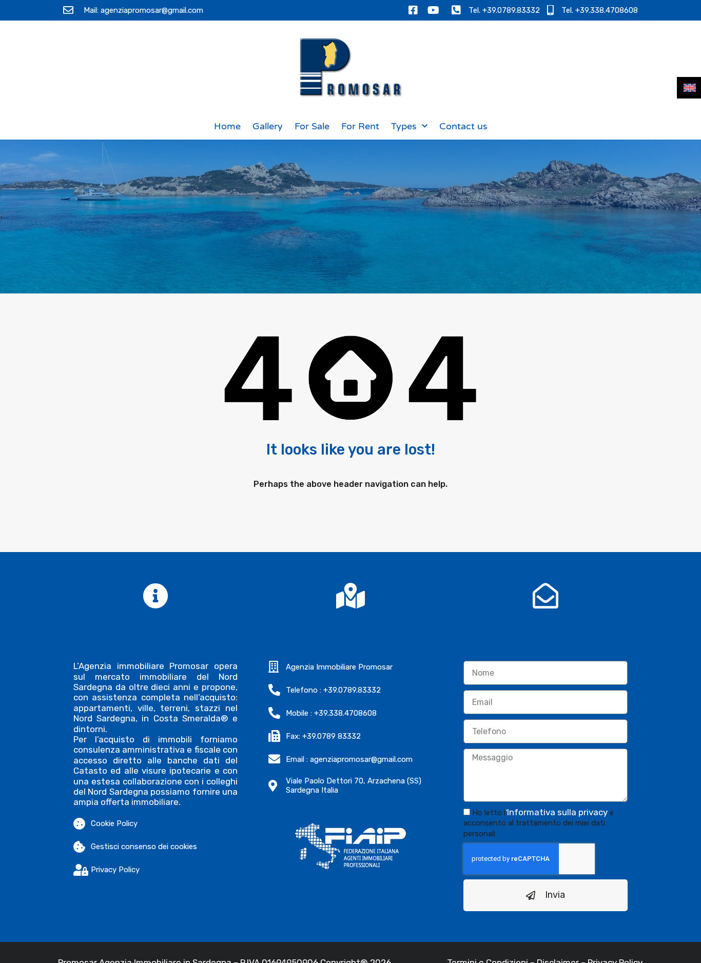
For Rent (360, 126)
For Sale (312, 126)
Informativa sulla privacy (557, 812)
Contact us (463, 126)
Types (404, 126)
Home (227, 126)
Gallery (267, 126)
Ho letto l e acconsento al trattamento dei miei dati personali (538, 823)
